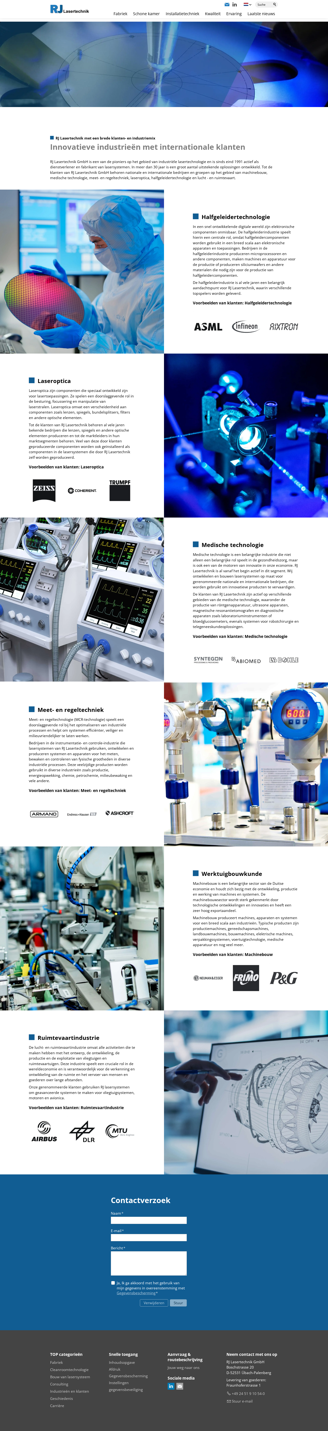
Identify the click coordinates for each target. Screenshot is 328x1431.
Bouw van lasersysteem (70, 1376)
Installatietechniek (182, 13)
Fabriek (120, 13)
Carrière (57, 1405)
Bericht (118, 1248)
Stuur (178, 1302)
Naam (117, 1213)
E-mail (117, 1230)
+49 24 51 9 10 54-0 (248, 1393)
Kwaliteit (213, 13)
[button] (227, 4)
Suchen (275, 5)
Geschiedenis (61, 1398)
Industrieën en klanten (69, 1391)
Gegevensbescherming (136, 1293)
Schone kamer (146, 13)
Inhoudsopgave (122, 1362)
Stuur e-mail (242, 1401)
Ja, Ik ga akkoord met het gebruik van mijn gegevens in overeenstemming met (151, 1287)
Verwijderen (154, 1302)
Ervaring (234, 13)
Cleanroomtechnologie (69, 1369)
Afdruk (114, 1369)
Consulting (59, 1384)
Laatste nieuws (261, 13)
